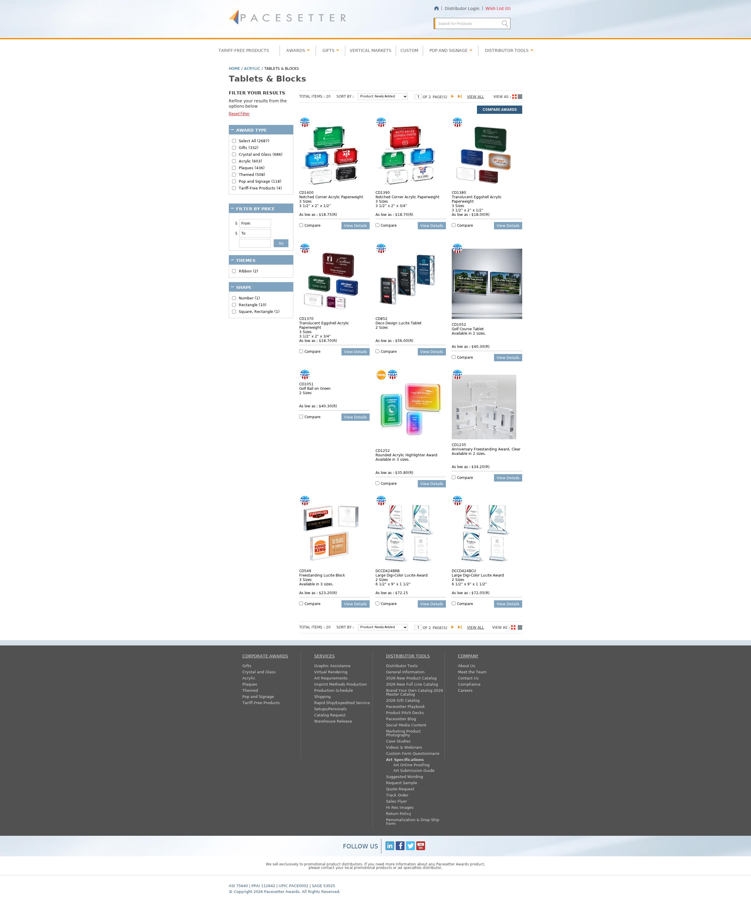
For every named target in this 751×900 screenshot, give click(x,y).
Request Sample (401, 782)
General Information (405, 672)
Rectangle (252, 305)
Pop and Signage (258, 696)
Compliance (469, 684)
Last (460, 96)
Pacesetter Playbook (405, 706)
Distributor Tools (402, 665)
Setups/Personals (330, 709)
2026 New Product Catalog (411, 678)
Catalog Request (330, 715)
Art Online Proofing (411, 764)
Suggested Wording (404, 776)
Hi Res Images (400, 807)
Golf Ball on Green (315, 388)
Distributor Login (462, 8)
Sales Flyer (396, 801)
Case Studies (398, 741)
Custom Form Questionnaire (412, 753)
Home (436, 8)
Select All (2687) (254, 141)
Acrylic (252, 68)
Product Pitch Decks (405, 712)
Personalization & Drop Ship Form (412, 821)
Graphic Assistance (332, 665)
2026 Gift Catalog (403, 700)
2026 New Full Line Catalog (412, 684)
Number (249, 298)
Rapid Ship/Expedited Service (342, 702)
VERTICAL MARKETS (370, 50)
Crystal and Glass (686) (261, 154)
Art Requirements (331, 678)
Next (454, 96)
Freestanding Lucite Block (322, 575)
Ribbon (248, 271)
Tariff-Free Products (244, 50)
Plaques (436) (252, 168)
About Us (466, 665)
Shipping (322, 696)
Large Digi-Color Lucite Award (402, 575)
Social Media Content (406, 725)
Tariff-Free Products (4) (260, 188)
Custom (409, 50)
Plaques (249, 684)
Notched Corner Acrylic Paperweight (331, 196)
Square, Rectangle (259, 311)
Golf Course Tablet (468, 328)
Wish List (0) (498, 8)
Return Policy (398, 813)
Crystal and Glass (259, 672)
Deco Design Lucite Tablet (399, 323)
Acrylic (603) (250, 161)
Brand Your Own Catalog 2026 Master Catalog (414, 692)
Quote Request (400, 789)
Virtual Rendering (330, 672)
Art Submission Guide (413, 770)
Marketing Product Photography (403, 733)
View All (475, 96)
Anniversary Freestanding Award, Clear (486, 449)
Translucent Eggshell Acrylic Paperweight (477, 199)
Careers (465, 690)
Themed (250, 690)
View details (355, 225)
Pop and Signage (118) (260, 181)
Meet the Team (472, 672)
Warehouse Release (333, 721)
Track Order (397, 795)
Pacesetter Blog (401, 719)
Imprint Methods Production (340, 684)
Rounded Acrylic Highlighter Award (406, 454)
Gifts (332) (248, 148)
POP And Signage (448, 50)
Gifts (328, 50)
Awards (295, 50)
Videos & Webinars (404, 747)
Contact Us (468, 678)
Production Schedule (333, 690)
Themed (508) (252, 175)
